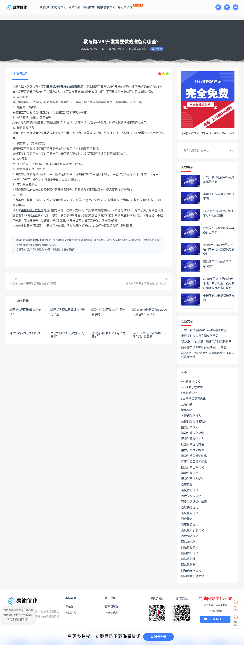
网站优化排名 (189, 553)
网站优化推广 (189, 559)
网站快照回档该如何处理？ (26, 333)
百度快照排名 (189, 513)
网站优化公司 (189, 547)
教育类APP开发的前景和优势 (65, 86)
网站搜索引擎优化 (192, 576)
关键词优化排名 (191, 415)
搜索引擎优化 (35, 240)
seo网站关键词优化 (193, 398)
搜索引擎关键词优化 (194, 456)
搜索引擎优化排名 (192, 444)
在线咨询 (215, 619)
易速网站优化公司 (25, 249)
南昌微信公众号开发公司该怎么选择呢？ (34, 283)
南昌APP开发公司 (32, 210)
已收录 (158, 49)
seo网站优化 (189, 393)
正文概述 (20, 74)
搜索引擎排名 (189, 473)
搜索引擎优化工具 (192, 438)
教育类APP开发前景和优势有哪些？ (147, 283)
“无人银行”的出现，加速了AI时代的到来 (206, 341)
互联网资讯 (188, 404)
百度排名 (187, 519)
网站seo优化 (189, 541)
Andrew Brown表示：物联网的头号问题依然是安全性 (218, 249)
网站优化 (70, 606)
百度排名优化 (189, 524)
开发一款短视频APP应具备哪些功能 (203, 330)
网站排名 (70, 613)
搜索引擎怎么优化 (192, 467)
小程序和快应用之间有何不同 (199, 336)
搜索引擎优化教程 (192, 450)
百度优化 (187, 484)
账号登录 (159, 636)
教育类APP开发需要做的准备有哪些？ (56, 249)
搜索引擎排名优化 (192, 478)
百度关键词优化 (191, 496)
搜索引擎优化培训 (192, 433)
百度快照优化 (189, 507)
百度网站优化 (189, 536)
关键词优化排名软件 (194, 421)
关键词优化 (111, 613)
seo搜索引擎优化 (192, 387)
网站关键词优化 (191, 570)
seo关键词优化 (190, 381)
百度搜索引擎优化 (192, 530)
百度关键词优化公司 (194, 501)
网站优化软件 (189, 564)
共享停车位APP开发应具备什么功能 (203, 347)
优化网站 (187, 410)
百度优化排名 (189, 490)
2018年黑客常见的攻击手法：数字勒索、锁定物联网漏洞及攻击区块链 (218, 283)
